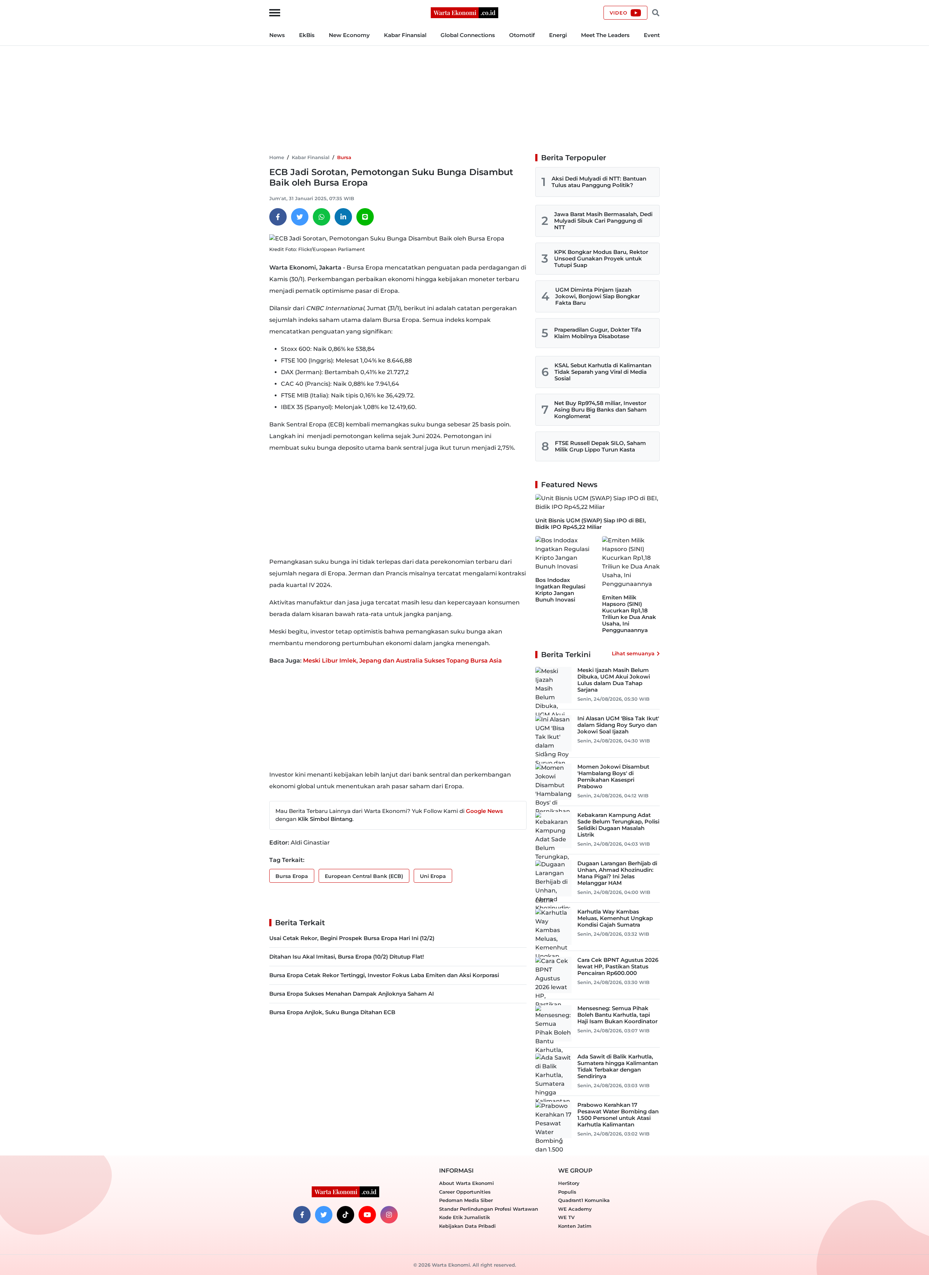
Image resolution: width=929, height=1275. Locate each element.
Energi (558, 35)
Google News (484, 811)
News (277, 35)
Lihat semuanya (633, 653)
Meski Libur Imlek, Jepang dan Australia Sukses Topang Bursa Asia (402, 660)
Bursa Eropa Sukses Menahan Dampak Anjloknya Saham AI (351, 993)
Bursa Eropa (291, 876)
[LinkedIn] (343, 217)
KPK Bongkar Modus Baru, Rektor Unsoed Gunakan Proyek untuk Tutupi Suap (601, 258)
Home (276, 157)
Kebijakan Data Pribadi (467, 1226)
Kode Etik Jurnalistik (464, 1217)
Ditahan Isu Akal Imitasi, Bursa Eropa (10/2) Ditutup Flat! (346, 956)
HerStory (569, 1183)
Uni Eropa (433, 876)
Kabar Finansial (405, 35)
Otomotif (522, 35)
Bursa (344, 157)
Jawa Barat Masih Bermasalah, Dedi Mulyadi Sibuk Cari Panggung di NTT (603, 221)
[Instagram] (389, 1214)
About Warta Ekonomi (466, 1183)
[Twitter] (299, 217)
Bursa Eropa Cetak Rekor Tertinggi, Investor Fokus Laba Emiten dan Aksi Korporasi (384, 975)
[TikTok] (345, 1214)
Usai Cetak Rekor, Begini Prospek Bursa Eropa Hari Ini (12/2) (351, 938)
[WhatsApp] (321, 217)
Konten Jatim (575, 1226)
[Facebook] (278, 217)
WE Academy (575, 1209)
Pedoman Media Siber (466, 1200)
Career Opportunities (465, 1192)
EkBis (307, 35)
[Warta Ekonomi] (464, 12)
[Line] (365, 217)
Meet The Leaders (605, 35)
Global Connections (468, 35)
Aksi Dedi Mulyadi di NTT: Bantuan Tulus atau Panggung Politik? (599, 182)
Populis (567, 1192)
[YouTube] (367, 1214)
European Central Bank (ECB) (364, 876)
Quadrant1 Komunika (584, 1200)
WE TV (566, 1217)
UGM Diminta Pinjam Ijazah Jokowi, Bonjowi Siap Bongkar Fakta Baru (597, 296)
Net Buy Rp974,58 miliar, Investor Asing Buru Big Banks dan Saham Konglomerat (600, 410)
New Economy (349, 35)
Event (652, 35)
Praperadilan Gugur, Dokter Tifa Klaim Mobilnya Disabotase (597, 333)
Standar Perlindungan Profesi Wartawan (488, 1209)
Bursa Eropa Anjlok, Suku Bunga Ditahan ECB (332, 1012)
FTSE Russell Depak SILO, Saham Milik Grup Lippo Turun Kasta (600, 446)
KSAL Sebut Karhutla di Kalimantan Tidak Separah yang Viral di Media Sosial (602, 372)
